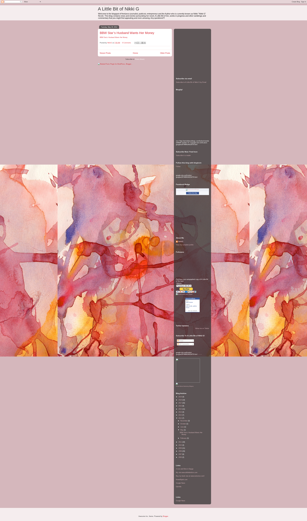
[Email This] (135, 43)
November (184, 421)
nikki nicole (189, 306)
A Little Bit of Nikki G (118, 8)
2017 (180, 403)
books (187, 307)
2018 (180, 400)
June (182, 427)
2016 (180, 406)
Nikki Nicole (189, 302)
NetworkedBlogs (190, 298)
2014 (180, 412)
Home (135, 53)
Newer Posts (105, 53)
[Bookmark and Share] (184, 294)
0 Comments (126, 43)
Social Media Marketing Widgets (185, 386)
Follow (178, 166)
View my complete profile (184, 245)
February (183, 438)
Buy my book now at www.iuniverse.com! (190, 476)
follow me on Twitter (202, 328)
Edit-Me (178, 487)
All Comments (184, 344)
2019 (180, 397)
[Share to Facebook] (142, 43)
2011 (180, 442)
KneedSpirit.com (181, 479)
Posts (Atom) (139, 59)
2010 (180, 445)
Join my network (192, 310)
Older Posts (165, 53)
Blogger (165, 516)
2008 (180, 451)
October (183, 424)
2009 (180, 448)
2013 (180, 415)
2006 (180, 457)
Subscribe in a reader (183, 155)
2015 (180, 409)
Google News (180, 483)
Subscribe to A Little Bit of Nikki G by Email (191, 82)
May (182, 430)
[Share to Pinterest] (145, 43)
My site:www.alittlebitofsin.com (186, 472)
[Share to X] (140, 43)
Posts (181, 341)
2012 (180, 418)
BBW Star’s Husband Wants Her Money (127, 33)
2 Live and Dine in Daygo (184, 469)
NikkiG (180, 241)
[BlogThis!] (138, 43)
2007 (180, 454)
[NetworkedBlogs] (192, 189)
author (195, 306)
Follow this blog (192, 193)
